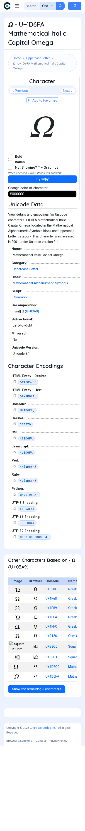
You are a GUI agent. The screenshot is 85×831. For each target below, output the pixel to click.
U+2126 (51, 636)
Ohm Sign (75, 636)
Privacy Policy (58, 740)
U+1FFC (51, 626)
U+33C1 (51, 657)
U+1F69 (51, 608)
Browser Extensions (19, 740)
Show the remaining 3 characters (36, 689)
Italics (20, 162)
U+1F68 (51, 598)
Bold (18, 157)
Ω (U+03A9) (30, 311)
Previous (21, 91)
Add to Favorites (44, 100)
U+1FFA (51, 617)
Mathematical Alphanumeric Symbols (40, 283)
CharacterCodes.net (43, 727)
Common (20, 297)
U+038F (51, 589)
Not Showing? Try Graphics (36, 167)
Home (17, 58)
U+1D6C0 (52, 667)
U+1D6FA (52, 676)
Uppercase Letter (38, 58)
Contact (41, 740)
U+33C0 (51, 646)
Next (66, 91)
